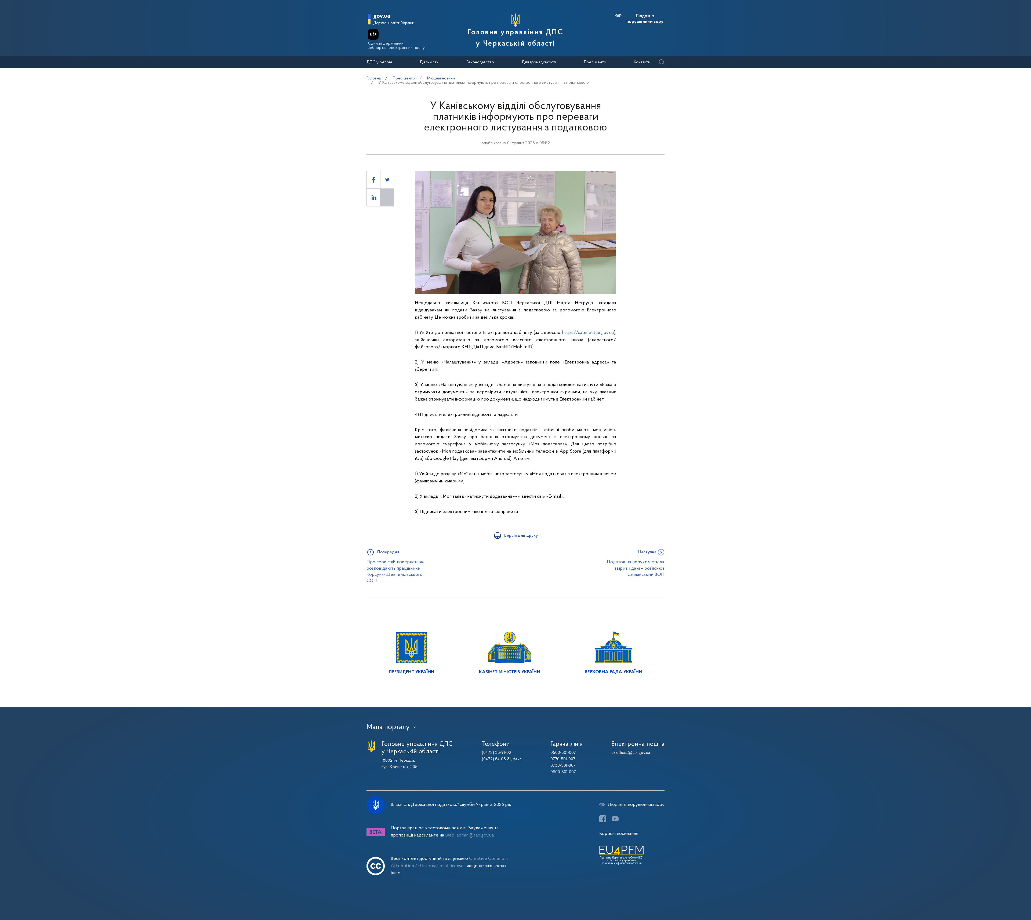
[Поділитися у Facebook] (373, 179)
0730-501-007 (563, 765)
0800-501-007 (563, 772)
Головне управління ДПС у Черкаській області (515, 38)
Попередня (388, 552)
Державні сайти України (393, 23)
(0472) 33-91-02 (496, 753)
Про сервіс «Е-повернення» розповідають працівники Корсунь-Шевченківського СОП (395, 571)
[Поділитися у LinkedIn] (373, 197)
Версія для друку (521, 535)
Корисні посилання (618, 833)
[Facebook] (602, 818)
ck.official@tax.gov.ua (630, 753)
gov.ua (381, 16)
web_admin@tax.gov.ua (469, 835)
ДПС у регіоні (379, 62)
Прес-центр (595, 62)
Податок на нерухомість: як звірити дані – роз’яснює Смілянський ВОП (636, 568)
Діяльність (429, 62)
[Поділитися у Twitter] (387, 179)
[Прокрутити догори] (1004, 898)
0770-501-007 (562, 759)
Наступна (647, 552)
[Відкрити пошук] (661, 62)
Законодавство (480, 62)
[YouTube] (615, 818)
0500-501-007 (563, 753)
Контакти (642, 62)
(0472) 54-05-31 (496, 759)
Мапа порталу (388, 727)
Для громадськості (539, 62)
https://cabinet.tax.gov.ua (588, 332)
